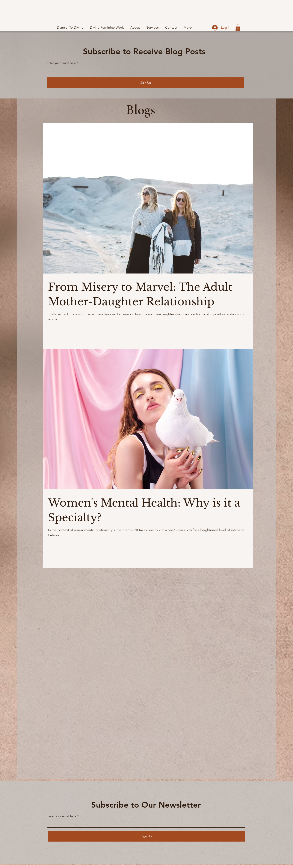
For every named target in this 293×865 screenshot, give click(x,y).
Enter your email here (61, 62)
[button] (237, 28)
